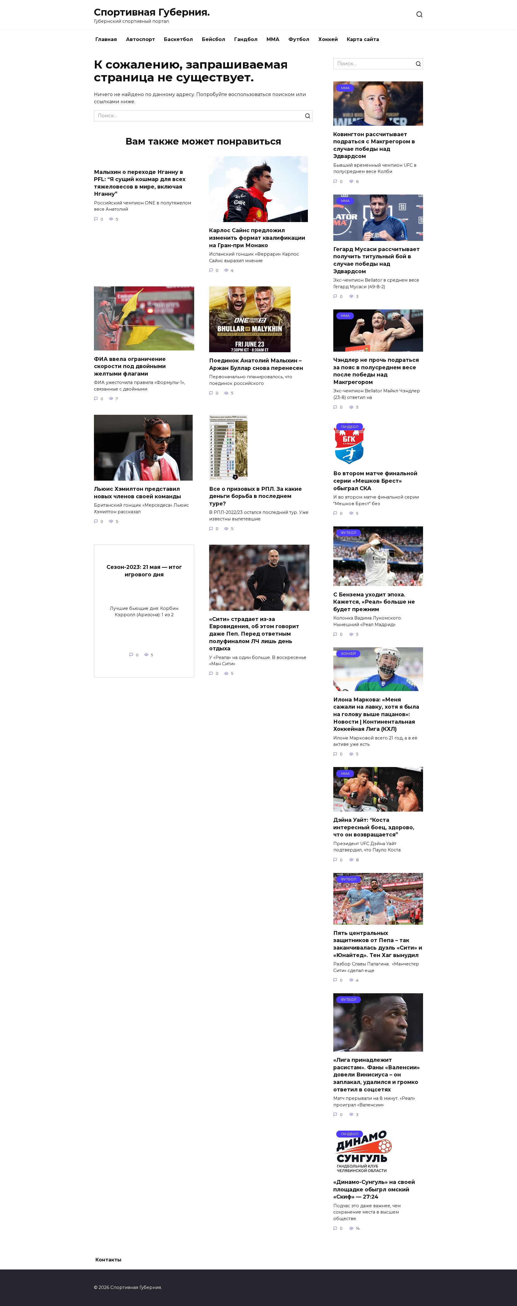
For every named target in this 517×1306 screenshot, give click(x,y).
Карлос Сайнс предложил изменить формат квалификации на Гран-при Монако (257, 237)
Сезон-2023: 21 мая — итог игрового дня (144, 571)
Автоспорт (140, 39)
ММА (273, 39)
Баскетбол (178, 39)
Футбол (298, 39)
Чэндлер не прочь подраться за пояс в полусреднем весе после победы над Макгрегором (376, 371)
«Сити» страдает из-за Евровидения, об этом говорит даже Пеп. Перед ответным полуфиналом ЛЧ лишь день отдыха (254, 634)
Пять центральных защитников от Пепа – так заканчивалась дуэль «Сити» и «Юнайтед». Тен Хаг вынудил (377, 944)
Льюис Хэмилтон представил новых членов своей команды (137, 492)
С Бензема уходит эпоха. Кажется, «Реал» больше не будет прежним (374, 601)
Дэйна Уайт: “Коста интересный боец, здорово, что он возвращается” (373, 827)
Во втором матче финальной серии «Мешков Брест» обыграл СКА (375, 480)
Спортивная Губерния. (152, 12)
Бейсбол (213, 39)
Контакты (108, 1260)
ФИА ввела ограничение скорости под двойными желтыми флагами (130, 366)
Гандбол (246, 39)
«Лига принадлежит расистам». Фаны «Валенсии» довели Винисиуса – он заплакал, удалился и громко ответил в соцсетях (376, 1075)
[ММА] (378, 122)
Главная (106, 39)
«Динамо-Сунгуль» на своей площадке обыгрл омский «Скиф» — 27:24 (374, 1189)
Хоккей (328, 39)
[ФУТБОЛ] (378, 582)
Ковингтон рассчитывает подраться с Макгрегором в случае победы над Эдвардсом (374, 145)
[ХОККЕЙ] (378, 687)
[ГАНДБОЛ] (349, 461)
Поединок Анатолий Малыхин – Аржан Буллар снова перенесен (256, 364)
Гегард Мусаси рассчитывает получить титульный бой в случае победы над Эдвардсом (376, 260)
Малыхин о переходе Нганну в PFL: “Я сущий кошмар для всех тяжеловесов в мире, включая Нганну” (139, 182)
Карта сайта (363, 39)
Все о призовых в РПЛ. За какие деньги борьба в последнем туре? (255, 495)
